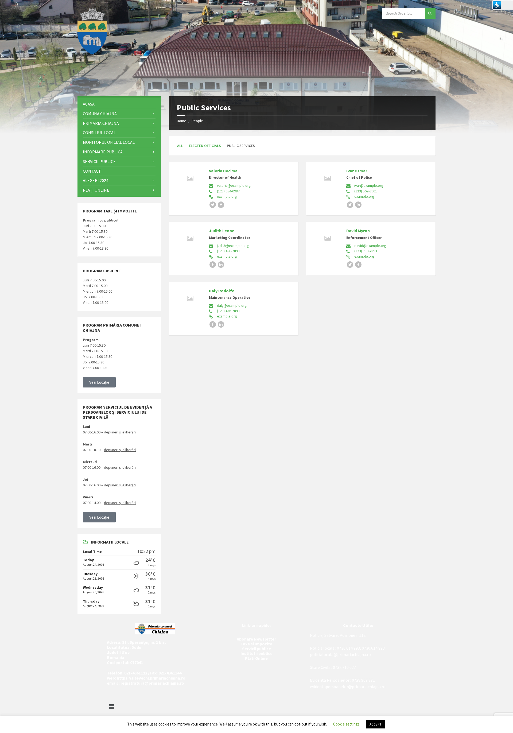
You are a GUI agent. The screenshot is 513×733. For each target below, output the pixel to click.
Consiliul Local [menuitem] (99, 132)
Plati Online (256, 658)
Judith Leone (221, 230)
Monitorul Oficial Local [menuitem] (109, 142)
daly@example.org (232, 305)
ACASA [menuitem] (89, 104)
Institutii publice (256, 653)
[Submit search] (430, 13)
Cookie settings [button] (346, 724)
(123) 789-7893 (365, 251)
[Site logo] (92, 53)
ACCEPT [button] (376, 724)
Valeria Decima (223, 170)
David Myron (358, 230)
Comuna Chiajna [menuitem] (100, 113)
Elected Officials (205, 145)
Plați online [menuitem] (96, 190)
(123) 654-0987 (228, 191)
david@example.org (370, 245)
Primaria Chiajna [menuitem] (101, 123)
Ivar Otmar (356, 170)
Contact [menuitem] (92, 171)
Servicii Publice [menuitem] (99, 161)
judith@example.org (233, 245)
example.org (227, 196)
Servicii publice (256, 648)
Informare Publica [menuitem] (103, 151)
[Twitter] (212, 204)
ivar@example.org (368, 185)
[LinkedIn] (358, 204)
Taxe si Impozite (256, 643)
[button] (99, 382)
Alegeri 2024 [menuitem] (95, 180)
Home (181, 120)
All (180, 145)
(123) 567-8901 (365, 191)
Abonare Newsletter (256, 639)
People (197, 120)
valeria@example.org (234, 185)
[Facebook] (221, 204)
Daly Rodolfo (222, 290)
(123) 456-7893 (228, 251)
